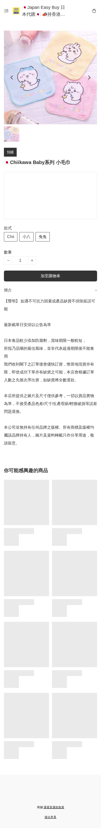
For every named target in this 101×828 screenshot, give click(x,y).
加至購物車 (50, 276)
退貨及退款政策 (54, 807)
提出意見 (50, 817)
